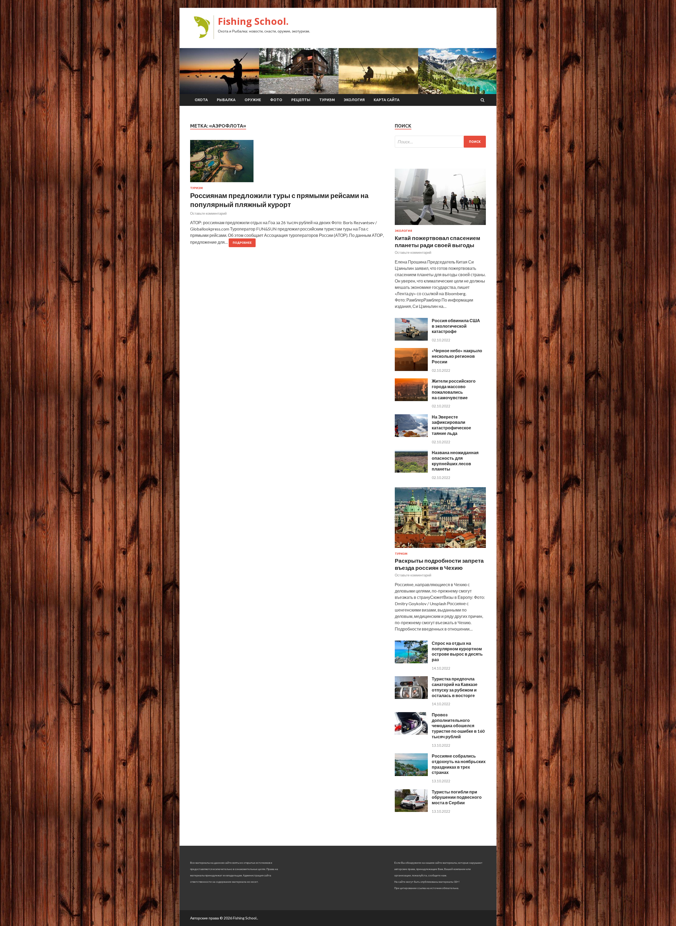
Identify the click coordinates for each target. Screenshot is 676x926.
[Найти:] (440, 142)
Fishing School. (253, 21)
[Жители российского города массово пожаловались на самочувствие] (411, 399)
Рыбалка (226, 100)
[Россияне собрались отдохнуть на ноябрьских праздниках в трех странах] (411, 774)
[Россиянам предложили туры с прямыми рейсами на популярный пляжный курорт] (287, 163)
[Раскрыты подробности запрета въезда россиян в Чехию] (440, 548)
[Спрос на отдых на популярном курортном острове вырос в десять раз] (411, 661)
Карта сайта (387, 100)
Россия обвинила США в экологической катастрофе (456, 326)
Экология (354, 100)
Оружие (253, 100)
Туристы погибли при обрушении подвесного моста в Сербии (457, 797)
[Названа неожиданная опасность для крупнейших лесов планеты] (411, 470)
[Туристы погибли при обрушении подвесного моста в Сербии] (411, 810)
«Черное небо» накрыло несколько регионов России (457, 356)
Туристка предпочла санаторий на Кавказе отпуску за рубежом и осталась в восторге (454, 687)
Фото (276, 100)
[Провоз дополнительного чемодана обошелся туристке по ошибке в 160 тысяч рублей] (411, 733)
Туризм (327, 100)
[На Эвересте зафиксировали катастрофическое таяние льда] (411, 435)
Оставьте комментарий (208, 213)
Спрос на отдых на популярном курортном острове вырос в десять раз (457, 651)
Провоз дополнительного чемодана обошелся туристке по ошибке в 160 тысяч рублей (458, 725)
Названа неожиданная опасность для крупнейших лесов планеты (455, 460)
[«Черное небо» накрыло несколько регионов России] (411, 369)
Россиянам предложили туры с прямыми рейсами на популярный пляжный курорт (279, 200)
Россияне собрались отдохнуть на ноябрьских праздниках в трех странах (459, 764)
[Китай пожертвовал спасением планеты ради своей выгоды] (440, 225)
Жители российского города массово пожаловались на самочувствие (454, 389)
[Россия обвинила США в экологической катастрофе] (411, 338)
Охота (201, 100)
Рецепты (300, 100)
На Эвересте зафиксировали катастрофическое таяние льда (451, 425)
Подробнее (242, 242)
